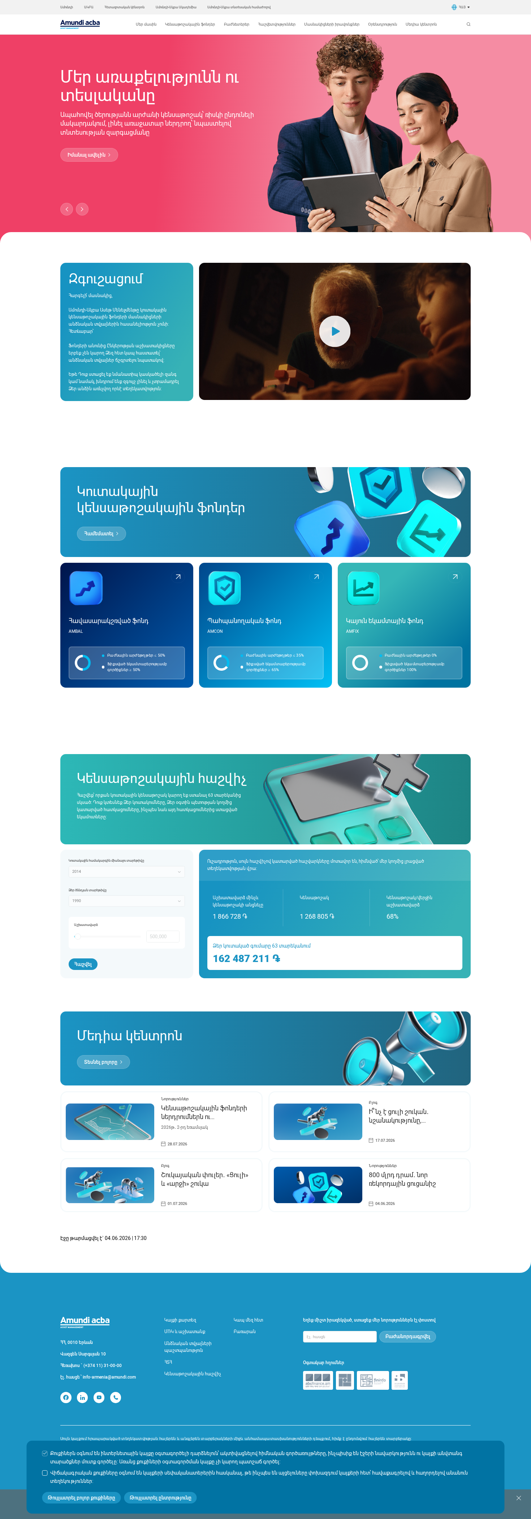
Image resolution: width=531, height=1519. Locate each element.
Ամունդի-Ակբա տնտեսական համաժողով (239, 7)
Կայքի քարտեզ (180, 1320)
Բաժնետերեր (236, 24)
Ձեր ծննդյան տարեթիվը (88, 890)
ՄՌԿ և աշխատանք (184, 1331)
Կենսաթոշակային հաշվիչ (192, 1373)
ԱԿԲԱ (89, 7)
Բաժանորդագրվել (407, 1336)
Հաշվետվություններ (276, 24)
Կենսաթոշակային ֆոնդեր (190, 24)
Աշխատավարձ (86, 925)
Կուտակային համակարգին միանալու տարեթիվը (106, 860)
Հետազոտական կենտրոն (124, 7)
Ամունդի (66, 7)
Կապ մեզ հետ (248, 1320)
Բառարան (245, 1331)
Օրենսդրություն (382, 24)
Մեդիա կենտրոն (421, 24)
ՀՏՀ (168, 1362)
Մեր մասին (146, 24)
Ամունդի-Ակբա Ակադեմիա (176, 7)
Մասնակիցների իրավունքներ (331, 24)
